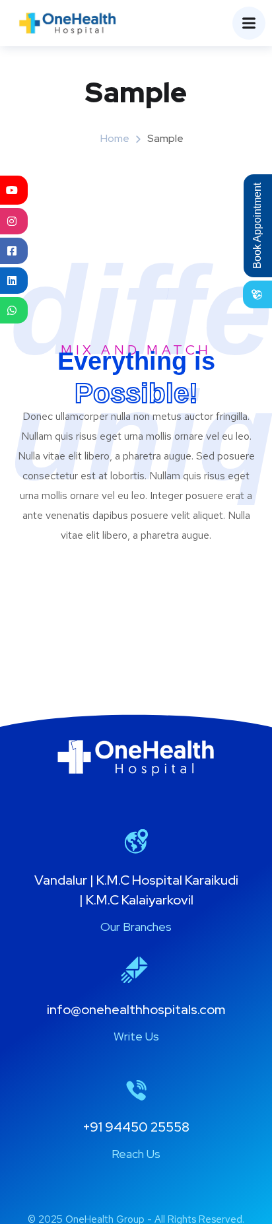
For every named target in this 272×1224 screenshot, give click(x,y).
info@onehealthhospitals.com (136, 1009)
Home (114, 138)
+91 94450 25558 (136, 1127)
